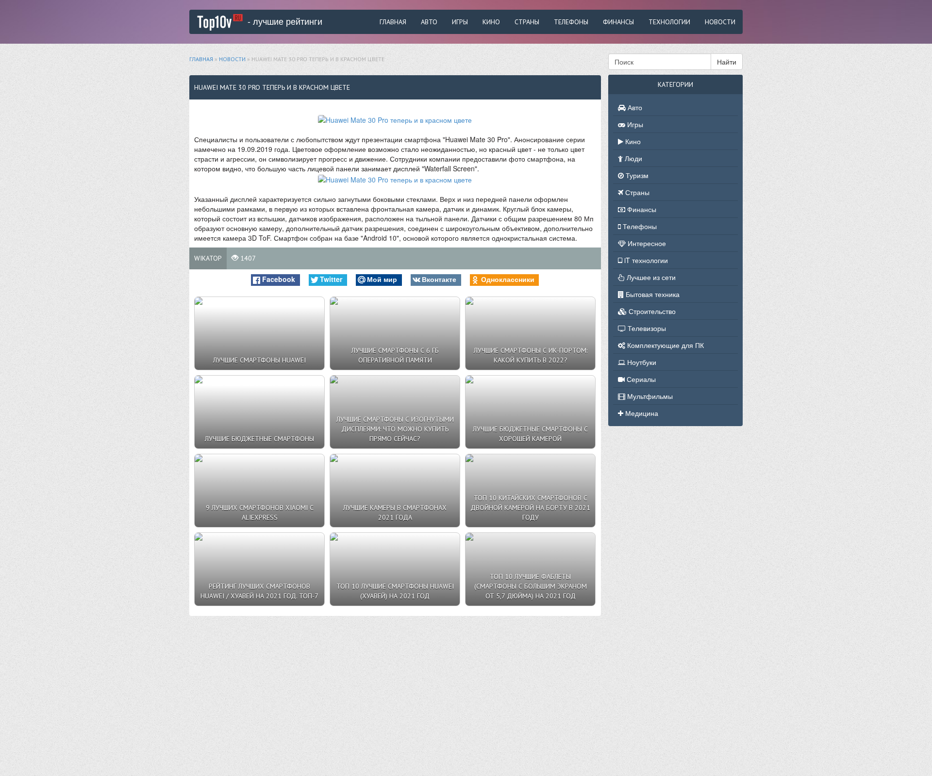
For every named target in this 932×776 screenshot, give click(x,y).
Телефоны (571, 21)
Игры (460, 21)
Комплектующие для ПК (664, 345)
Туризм (636, 175)
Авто (429, 21)
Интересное (646, 243)
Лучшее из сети (650, 277)
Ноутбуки (640, 362)
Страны (527, 21)
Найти (726, 61)
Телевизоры (646, 328)
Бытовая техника (652, 294)
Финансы (618, 21)
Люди (632, 158)
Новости (720, 21)
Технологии (669, 21)
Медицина (640, 413)
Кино (491, 21)
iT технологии (645, 260)
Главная (393, 21)
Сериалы (640, 379)
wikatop (208, 258)
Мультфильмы (649, 396)
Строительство (651, 311)
